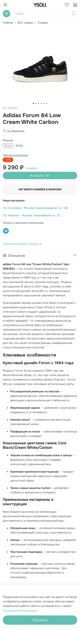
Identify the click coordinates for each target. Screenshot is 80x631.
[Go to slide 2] (36, 103)
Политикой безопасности (20, 610)
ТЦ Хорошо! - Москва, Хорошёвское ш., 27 (31, 215)
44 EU (19, 145)
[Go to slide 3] (38, 103)
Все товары (25, 22)
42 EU (8, 145)
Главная (8, 22)
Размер (8, 140)
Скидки (43, 22)
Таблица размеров (15, 155)
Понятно (40, 620)
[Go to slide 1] (33, 103)
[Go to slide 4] (41, 103)
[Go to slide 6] (46, 103)
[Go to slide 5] (43, 103)
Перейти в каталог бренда (22, 243)
